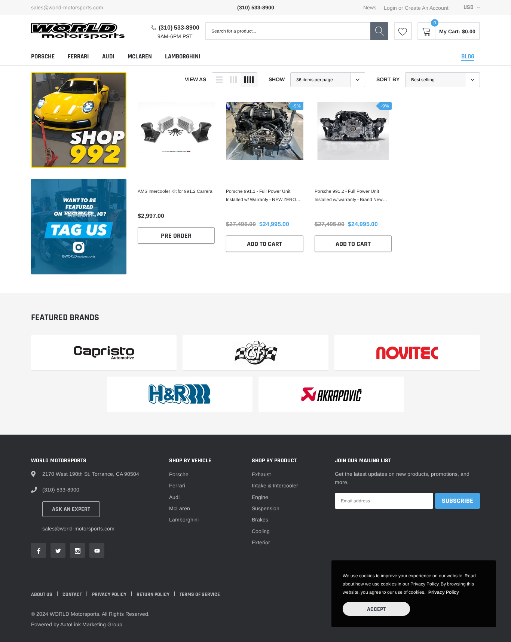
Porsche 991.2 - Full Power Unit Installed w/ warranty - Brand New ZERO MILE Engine (349, 196)
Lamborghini (183, 56)
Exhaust (261, 474)
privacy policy (443, 592)
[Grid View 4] (249, 80)
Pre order (176, 235)
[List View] (219, 80)
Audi (108, 56)
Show (277, 79)
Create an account (427, 7)
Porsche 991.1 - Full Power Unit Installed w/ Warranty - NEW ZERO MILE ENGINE (261, 196)
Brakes (260, 520)
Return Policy (154, 594)
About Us (42, 594)
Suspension (265, 508)
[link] (403, 31)
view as (195, 79)
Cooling (261, 531)
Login (390, 7)
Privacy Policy (110, 594)
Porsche (43, 56)
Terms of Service (200, 594)
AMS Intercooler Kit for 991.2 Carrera (175, 191)
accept (376, 609)
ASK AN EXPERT (71, 509)
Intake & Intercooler (275, 486)
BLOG (467, 56)
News (369, 7)
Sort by (388, 79)
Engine (260, 497)
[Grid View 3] (233, 80)
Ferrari (78, 56)
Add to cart (264, 244)
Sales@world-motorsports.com (67, 7)
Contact (72, 594)
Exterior (261, 542)
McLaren (140, 56)
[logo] (78, 31)
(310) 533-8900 (179, 27)
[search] (379, 31)
